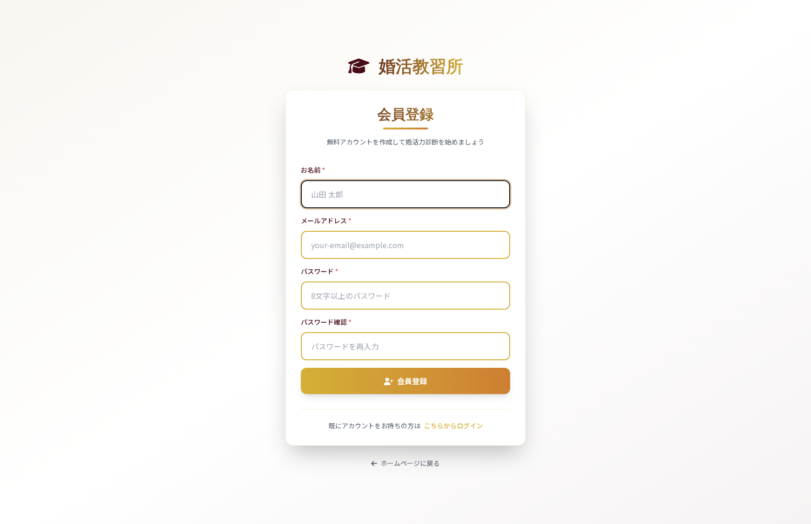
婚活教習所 (419, 65)
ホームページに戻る (410, 463)
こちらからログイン (453, 425)
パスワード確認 (326, 322)
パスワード (319, 271)
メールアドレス (326, 220)
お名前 (313, 170)
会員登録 (412, 381)
